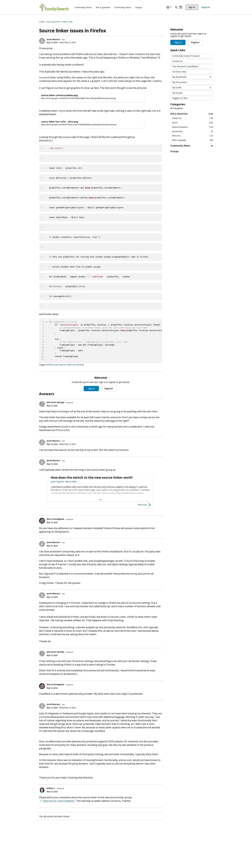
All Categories (176, 108)
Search (192, 122)
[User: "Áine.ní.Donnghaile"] (42, 521)
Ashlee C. (51, 788)
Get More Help (179, 71)
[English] (54, 7)
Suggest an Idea (179, 98)
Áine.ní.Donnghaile (55, 519)
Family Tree (192, 118)
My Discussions (179, 82)
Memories (192, 136)
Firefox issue (52, 364)
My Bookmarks (191, 76)
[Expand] (100, 499)
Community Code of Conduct (186, 56)
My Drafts (191, 87)
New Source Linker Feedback (59, 800)
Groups (174, 151)
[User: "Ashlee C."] (42, 790)
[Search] (176, 7)
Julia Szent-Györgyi (55, 402)
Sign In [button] (91, 388)
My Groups (177, 92)
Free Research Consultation (185, 66)
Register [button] (109, 388)
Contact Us (177, 61)
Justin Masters (53, 39)
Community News (191, 145)
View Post (142, 504)
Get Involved (192, 131)
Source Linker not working (71, 364)
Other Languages (192, 140)
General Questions (192, 127)
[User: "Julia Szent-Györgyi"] (42, 404)
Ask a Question (191, 113)
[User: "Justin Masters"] (42, 41)
